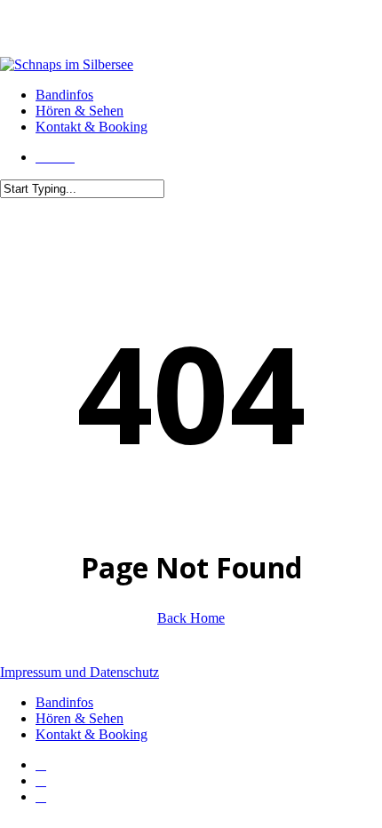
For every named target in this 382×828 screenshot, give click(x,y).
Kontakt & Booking (91, 734)
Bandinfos (64, 702)
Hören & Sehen (79, 718)
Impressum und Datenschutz (79, 672)
